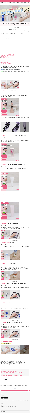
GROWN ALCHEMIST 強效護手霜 (6, 63)
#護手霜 (23, 385)
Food (8, 406)
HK (4, 406)
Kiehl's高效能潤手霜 (4, 58)
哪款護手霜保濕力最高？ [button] (4, 379)
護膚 (18, 27)
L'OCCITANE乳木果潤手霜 (5, 57)
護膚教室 (27, 390)
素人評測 (21, 400)
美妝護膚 (2, 2)
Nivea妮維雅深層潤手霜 (4, 62)
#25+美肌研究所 (15, 385)
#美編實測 (10, 385)
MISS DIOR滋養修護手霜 (4, 56)
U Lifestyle (2, 406)
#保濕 (1, 385)
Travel (6, 406)
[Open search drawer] (29, 0)
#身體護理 (4, 385)
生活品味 (10, 2)
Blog (12, 406)
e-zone (15, 406)
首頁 (12, 27)
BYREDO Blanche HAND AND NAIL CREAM (7, 55)
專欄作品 (24, 400)
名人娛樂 (14, 2)
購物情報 (29, 2)
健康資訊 (18, 2)
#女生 (7, 385)
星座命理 (22, 2)
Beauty (10, 406)
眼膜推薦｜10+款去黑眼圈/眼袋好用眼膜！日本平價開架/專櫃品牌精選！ (11, 372)
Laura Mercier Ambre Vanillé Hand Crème (7, 61)
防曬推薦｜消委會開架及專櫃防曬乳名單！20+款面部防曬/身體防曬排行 (11, 375)
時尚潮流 (6, 2)
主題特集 (27, 400)
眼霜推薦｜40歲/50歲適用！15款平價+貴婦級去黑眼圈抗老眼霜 (10, 371)
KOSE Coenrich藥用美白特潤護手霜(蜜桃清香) (8, 54)
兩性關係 (25, 2)
